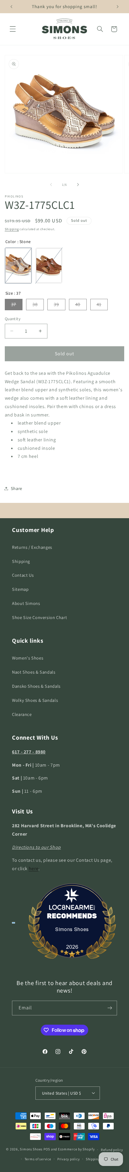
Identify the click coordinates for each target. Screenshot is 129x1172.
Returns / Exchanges (32, 547)
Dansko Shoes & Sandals (36, 686)
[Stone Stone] (18, 266)
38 (35, 304)
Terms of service (38, 1159)
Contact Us (23, 575)
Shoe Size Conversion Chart (39, 617)
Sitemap (20, 589)
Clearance (22, 714)
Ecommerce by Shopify (76, 1149)
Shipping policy (98, 1159)
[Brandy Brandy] (48, 266)
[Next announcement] (117, 6)
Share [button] (16, 488)
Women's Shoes (27, 658)
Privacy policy (68, 1159)
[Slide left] (51, 184)
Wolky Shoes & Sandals (35, 700)
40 (77, 304)
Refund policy (112, 1149)
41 (99, 304)
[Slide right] (78, 184)
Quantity (12, 318)
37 (13, 304)
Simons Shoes (72, 929)
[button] (13, 29)
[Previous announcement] (11, 6)
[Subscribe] (110, 1008)
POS (47, 1149)
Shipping (12, 229)
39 (56, 304)
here (34, 868)
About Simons (26, 603)
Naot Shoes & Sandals (34, 672)
